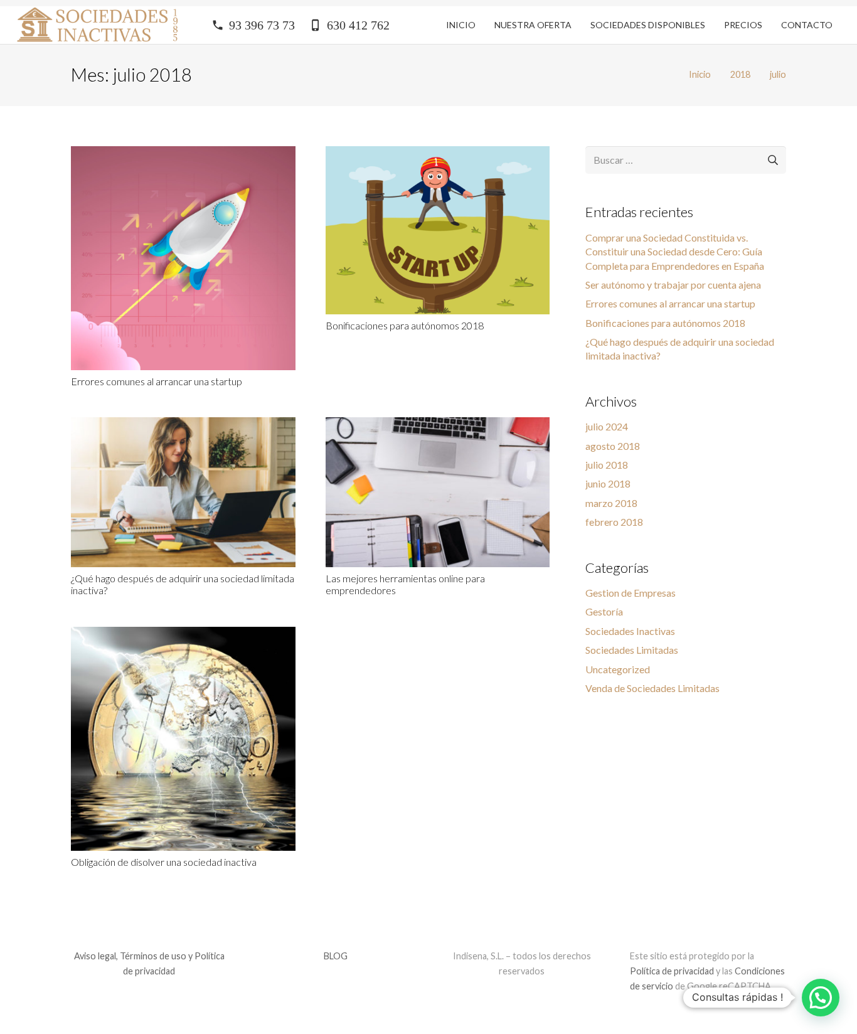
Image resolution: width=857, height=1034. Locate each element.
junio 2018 (608, 483)
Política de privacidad (673, 971)
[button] (820, 997)
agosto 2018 (612, 446)
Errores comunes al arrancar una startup (156, 381)
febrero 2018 (614, 522)
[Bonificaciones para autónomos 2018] (438, 154)
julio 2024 (606, 426)
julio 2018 (606, 465)
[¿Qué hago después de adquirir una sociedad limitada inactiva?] (183, 425)
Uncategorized (617, 669)
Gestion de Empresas (630, 593)
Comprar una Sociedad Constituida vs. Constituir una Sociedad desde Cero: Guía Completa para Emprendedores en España (674, 252)
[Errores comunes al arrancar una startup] (183, 154)
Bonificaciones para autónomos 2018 (405, 325)
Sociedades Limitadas (631, 650)
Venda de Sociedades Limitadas (652, 688)
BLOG (336, 956)
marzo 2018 (611, 503)
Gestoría (604, 611)
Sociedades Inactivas (630, 631)
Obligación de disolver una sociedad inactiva (164, 862)
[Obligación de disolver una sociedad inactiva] (183, 635)
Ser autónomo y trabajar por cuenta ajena (673, 284)
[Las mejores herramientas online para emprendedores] (438, 425)
